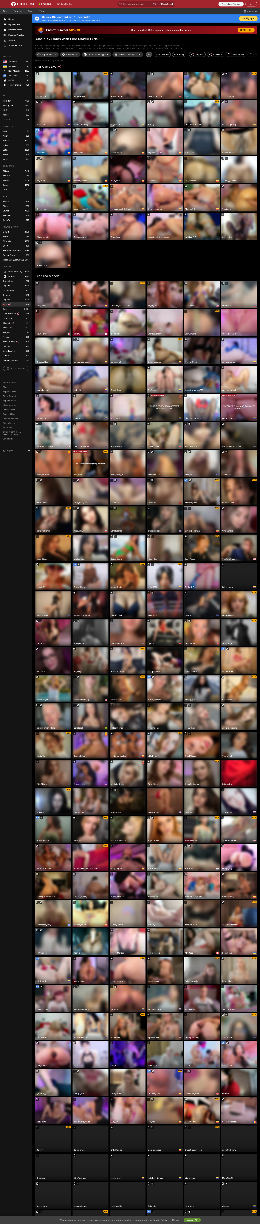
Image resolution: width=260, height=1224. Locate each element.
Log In (251, 4)
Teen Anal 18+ (237, 54)
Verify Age (248, 18)
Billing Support (9, 396)
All (149, 54)
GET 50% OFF (246, 30)
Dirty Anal (199, 54)
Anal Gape (217, 54)
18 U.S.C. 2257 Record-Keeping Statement (13, 433)
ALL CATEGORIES (18, 368)
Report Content (9, 401)
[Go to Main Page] (23, 4)
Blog (5, 387)
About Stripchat (10, 383)
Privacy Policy (9, 410)
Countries (70, 54)
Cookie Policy (160, 1220)
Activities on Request (128, 54)
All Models (7, 428)
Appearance (47, 54)
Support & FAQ (9, 392)
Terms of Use (9, 414)
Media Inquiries (9, 405)
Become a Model (10, 419)
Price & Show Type (96, 54)
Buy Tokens (8, 439)
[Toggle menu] (5, 4)
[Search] (154, 4)
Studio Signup (9, 423)
